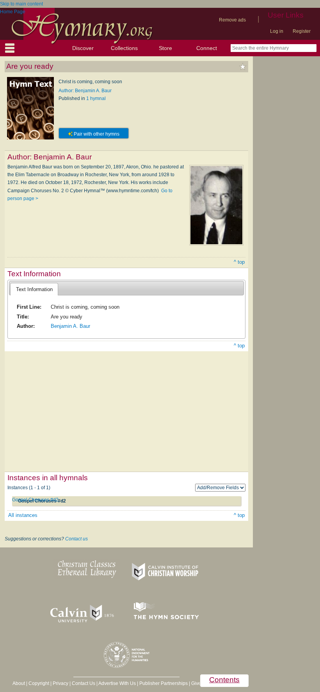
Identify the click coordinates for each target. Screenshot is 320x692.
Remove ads (232, 20)
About (18, 683)
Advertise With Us (117, 683)
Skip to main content (21, 4)
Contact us (76, 539)
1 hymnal (96, 98)
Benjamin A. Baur (70, 326)
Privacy (60, 683)
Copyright (38, 683)
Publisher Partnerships (163, 683)
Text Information (34, 289)
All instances (22, 515)
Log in (276, 31)
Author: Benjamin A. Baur (85, 90)
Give (196, 683)
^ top (239, 262)
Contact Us (83, 683)
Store (165, 48)
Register (302, 31)
